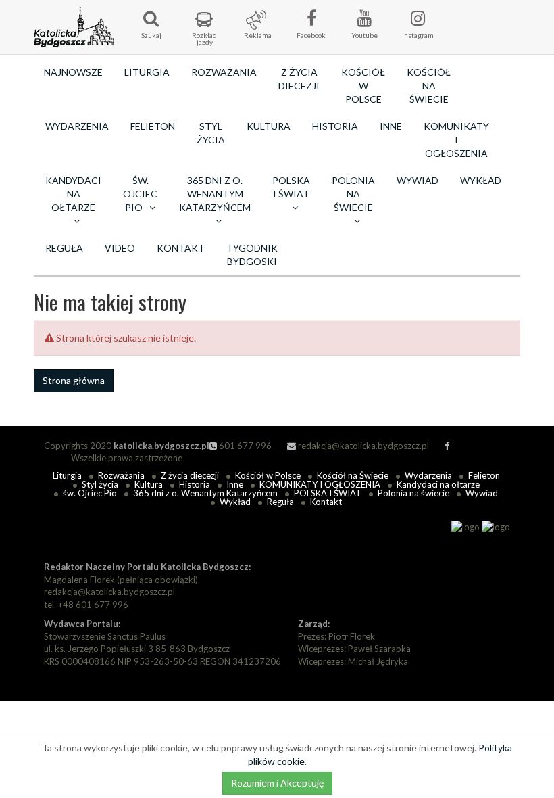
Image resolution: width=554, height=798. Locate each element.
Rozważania (224, 72)
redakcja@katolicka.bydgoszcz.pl (362, 445)
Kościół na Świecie (429, 85)
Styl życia (211, 132)
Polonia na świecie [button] (353, 193)
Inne (391, 126)
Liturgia (147, 72)
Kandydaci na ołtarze (438, 484)
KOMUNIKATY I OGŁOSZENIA (456, 139)
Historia (335, 126)
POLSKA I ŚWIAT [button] (291, 187)
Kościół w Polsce (363, 85)
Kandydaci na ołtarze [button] (73, 193)
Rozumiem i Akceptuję (277, 783)
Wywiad (417, 180)
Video (120, 248)
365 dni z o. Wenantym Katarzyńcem (205, 493)
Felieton (152, 126)
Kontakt (181, 248)
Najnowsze (73, 72)
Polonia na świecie (413, 493)
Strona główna (74, 380)
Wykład (480, 180)
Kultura (269, 126)
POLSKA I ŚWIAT (327, 493)
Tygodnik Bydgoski (252, 254)
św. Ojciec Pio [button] (140, 193)
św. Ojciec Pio (90, 493)
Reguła (64, 248)
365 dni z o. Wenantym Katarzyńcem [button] (215, 193)
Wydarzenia (77, 126)
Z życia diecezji (299, 78)
